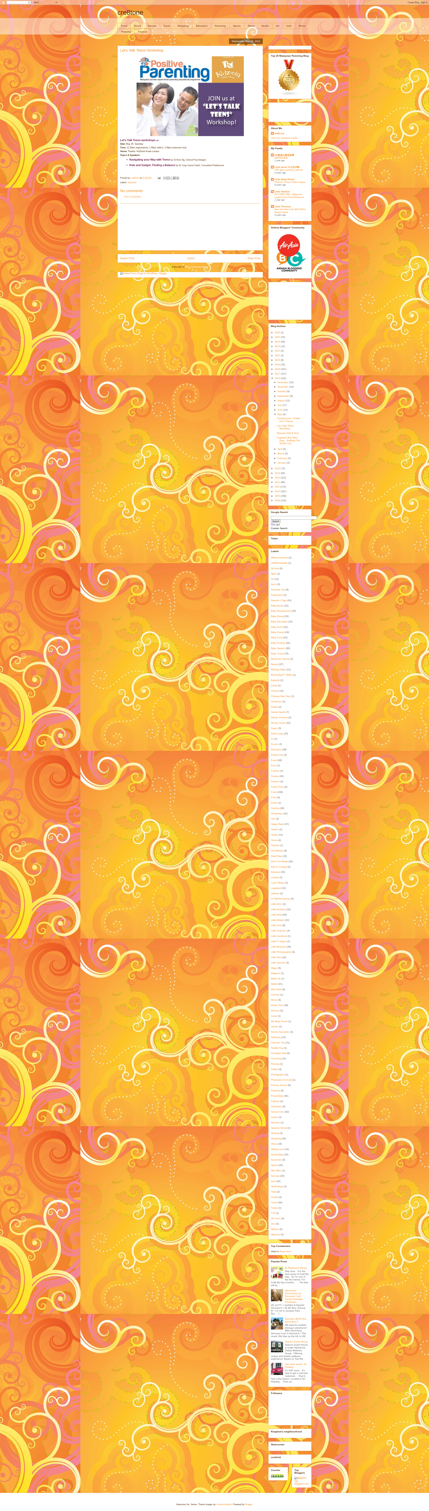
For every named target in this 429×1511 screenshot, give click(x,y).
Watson (275, 1229)
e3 (272, 738)
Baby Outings (278, 643)
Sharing (275, 1133)
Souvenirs (276, 1159)
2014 (278, 473)
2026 (278, 332)
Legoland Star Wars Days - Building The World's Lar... (288, 440)
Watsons (275, 1234)
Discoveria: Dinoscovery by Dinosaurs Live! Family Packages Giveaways (294, 1296)
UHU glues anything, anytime (288, 170)
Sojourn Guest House (296, 1341)
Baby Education (279, 621)
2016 (278, 378)
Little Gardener (279, 936)
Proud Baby (277, 1096)
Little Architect (278, 909)
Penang (275, 1064)
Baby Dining (277, 616)
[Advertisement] (190, 227)
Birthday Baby (278, 669)
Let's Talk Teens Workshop (285, 427)
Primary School (279, 1085)
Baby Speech (278, 648)
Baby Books (277, 605)
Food (124, 25)
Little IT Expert (278, 941)
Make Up (276, 978)
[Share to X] (171, 178)
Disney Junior (278, 722)
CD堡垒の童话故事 (284, 155)
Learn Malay (277, 882)
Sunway (275, 1175)
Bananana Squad (280, 658)
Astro (274, 584)
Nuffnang (276, 1037)
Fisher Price (277, 786)
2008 (278, 500)
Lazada (275, 877)
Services (275, 1122)
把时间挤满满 (281, 158)
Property (126, 31)
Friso (273, 797)
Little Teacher (278, 962)
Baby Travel (277, 653)
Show (251, 25)
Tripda (274, 1207)
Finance (142, 31)
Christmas (276, 701)
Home (191, 258)
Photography (278, 1074)
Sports (237, 25)
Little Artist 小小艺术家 (286, 167)
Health (265, 25)
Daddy (274, 707)
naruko (274, 1026)
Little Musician (278, 946)
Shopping (183, 25)
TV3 (273, 1213)
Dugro (274, 728)
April (280, 449)
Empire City (277, 754)
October (282, 391)
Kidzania (132, 182)
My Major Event (279, 1021)
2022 (278, 350)
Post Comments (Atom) (197, 267)
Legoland (276, 888)
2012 (278, 482)
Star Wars (276, 1170)
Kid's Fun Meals (279, 861)
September (284, 396)
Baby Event (277, 627)
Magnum (275, 973)
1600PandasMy (279, 563)
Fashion (275, 770)
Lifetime (275, 893)
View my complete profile (284, 138)
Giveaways (277, 813)
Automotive (277, 595)
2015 (278, 468)
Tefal (273, 1191)
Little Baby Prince (284, 179)
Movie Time (277, 1005)
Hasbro (275, 829)
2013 (278, 477)
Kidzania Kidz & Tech (288, 433)
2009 (278, 496)
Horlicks (275, 845)
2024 (278, 341)
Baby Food (277, 637)
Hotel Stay (276, 856)
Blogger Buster (286, 1251)
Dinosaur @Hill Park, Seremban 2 (296, 1320)
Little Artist (276, 914)
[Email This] (165, 178)
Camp (274, 685)
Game (274, 802)
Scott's (274, 1117)
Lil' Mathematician (280, 898)
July (280, 405)
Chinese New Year (281, 696)
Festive (275, 776)
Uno (273, 1223)
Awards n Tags (279, 600)
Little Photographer (281, 952)
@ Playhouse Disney (296, 1267)
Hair (273, 818)
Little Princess (282, 206)
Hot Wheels (277, 850)
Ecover (274, 744)
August (282, 400)
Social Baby (277, 1154)
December (283, 382)
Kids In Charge (279, 866)
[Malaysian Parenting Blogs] (289, 95)
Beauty (152, 25)
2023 (278, 346)
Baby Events (277, 632)
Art (277, 25)
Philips (274, 1069)
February (283, 458)
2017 (278, 373)
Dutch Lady (277, 733)
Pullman (275, 1101)
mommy (275, 994)
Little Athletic (277, 920)
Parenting (220, 25)
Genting (275, 808)
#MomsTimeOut (279, 557)
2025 (278, 337)
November (283, 386)
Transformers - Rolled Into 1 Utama (288, 419)
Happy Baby (277, 824)
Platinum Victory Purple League (289, 182)
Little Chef (276, 925)
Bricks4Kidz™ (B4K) (281, 675)
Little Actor (276, 904)
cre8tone (130, 12)
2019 (278, 364)
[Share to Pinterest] (177, 178)
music (274, 1016)
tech (289, 25)
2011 (277, 486)
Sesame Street (279, 1128)
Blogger (248, 1504)
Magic (274, 968)
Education (202, 25)
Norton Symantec (280, 1032)
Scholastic (276, 1106)
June (280, 409)
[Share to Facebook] (174, 178)
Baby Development (281, 611)
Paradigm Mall (278, 1053)
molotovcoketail (224, 1504)
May (280, 414)
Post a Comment (132, 196)
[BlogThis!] (168, 178)
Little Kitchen (282, 191)
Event (137, 25)
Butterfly (275, 680)
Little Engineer (278, 930)
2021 (278, 355)
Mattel (274, 984)
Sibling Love (277, 1149)
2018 (278, 369)
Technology (277, 1186)
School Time (277, 1111)
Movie (302, 25)
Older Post (254, 258)
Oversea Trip (278, 1042)
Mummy (275, 1010)
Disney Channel (279, 717)
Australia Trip (278, 589)
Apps (273, 573)
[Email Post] (158, 178)
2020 (278, 360)
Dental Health (278, 712)
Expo (273, 765)
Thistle (274, 1197)
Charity (275, 690)
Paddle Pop (277, 1048)
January (282, 462)
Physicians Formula (281, 1079)
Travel (166, 25)
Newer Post (127, 258)
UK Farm (276, 1218)
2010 (278, 491)
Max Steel (276, 989)
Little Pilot (276, 957)
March (281, 453)
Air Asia (275, 568)
